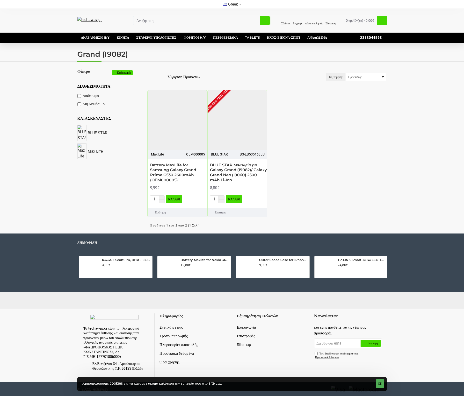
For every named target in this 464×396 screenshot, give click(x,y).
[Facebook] (232, 300)
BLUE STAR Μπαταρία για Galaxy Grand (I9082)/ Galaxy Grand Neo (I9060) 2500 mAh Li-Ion (238, 172)
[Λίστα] (155, 77)
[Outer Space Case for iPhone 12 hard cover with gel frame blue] (246, 266)
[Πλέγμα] (149, 77)
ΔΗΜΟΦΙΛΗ (87, 243)
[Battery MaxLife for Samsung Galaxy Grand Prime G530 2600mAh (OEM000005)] (177, 120)
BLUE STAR (219, 154)
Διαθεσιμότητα (93, 86)
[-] (161, 201)
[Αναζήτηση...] (265, 20)
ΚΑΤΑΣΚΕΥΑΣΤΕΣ (94, 118)
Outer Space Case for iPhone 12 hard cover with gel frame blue (283, 260)
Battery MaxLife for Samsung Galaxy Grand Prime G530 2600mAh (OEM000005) (173, 172)
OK (380, 383)
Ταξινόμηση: (336, 77)
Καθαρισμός (124, 72)
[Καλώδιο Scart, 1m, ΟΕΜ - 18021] (89, 266)
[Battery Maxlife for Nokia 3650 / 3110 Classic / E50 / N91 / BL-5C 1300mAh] (168, 266)
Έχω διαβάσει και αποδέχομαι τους (336, 355)
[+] (161, 197)
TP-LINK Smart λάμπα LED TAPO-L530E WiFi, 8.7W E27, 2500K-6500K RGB (362, 260)
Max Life (157, 154)
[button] (174, 199)
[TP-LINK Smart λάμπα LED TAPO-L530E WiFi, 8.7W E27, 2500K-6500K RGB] (325, 266)
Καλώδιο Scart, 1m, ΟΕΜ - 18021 (126, 260)
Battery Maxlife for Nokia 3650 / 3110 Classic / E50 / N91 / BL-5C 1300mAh (205, 260)
